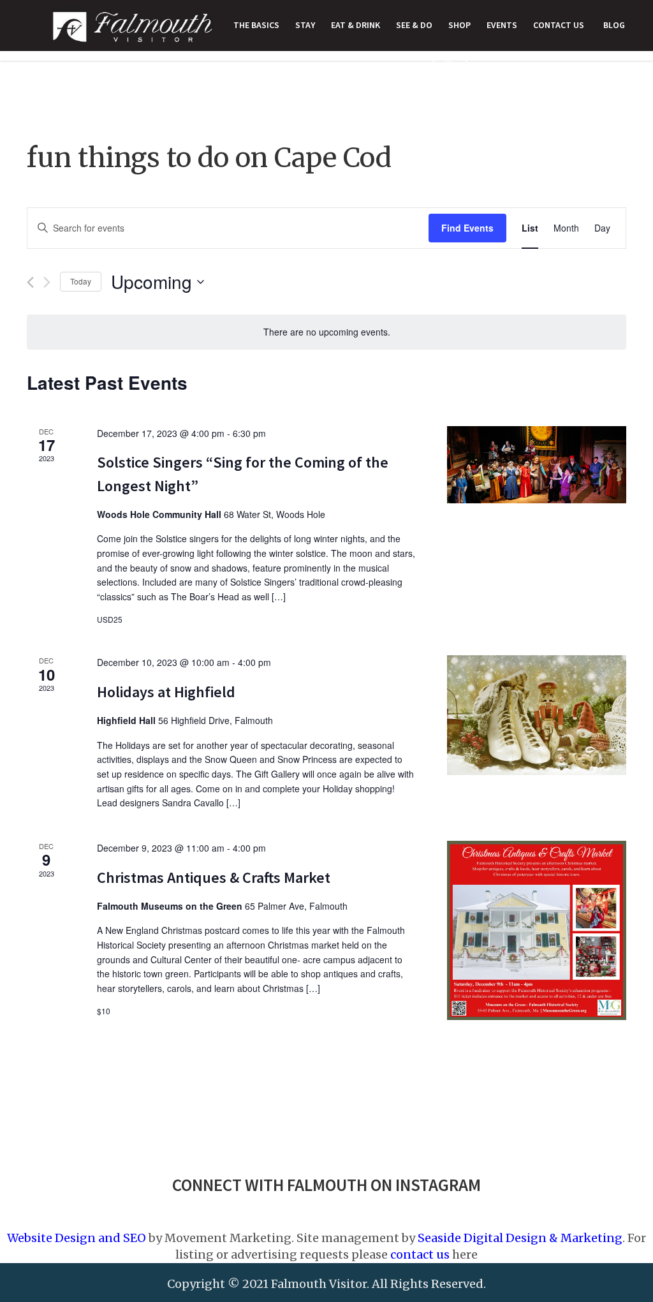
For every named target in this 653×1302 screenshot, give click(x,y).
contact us (420, 1254)
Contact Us (558, 25)
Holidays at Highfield (166, 692)
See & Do (414, 25)
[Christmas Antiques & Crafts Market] (536, 930)
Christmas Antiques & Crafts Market (213, 877)
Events (502, 25)
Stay (305, 25)
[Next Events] (46, 282)
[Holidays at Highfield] (536, 715)
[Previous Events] (30, 282)
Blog (614, 25)
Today (80, 281)
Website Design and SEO (76, 1238)
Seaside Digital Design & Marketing (520, 1238)
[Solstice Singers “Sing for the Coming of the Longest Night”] (536, 465)
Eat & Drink (355, 25)
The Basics (256, 25)
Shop (459, 25)
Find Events (467, 227)
